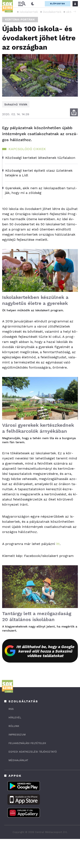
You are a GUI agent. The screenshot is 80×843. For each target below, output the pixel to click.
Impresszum (17, 734)
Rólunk (14, 726)
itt (58, 544)
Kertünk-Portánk (20, 19)
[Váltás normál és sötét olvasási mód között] (32, 3)
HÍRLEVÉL (15, 717)
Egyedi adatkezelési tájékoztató (33, 751)
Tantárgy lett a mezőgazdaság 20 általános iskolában (36, 616)
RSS (11, 708)
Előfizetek (57, 3)
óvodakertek (52, 11)
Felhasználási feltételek (27, 743)
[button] (74, 11)
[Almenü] (22, 3)
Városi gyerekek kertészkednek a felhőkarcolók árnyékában (38, 428)
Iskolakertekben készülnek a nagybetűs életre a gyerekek (35, 300)
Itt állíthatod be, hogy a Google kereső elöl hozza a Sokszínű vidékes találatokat (45, 651)
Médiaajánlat (18, 760)
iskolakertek (29, 11)
